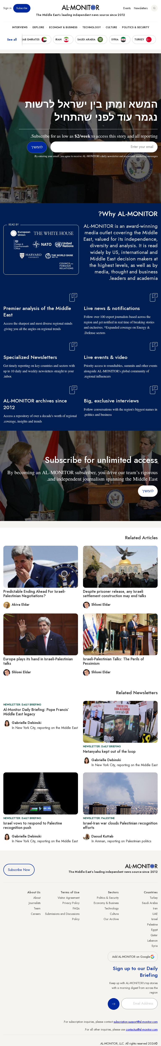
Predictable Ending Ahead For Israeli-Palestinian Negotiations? (34, 594)
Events (127, 8)
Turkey (154, 898)
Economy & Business (63, 27)
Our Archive (111, 919)
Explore (38, 27)
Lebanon (152, 940)
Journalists (34, 903)
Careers (35, 914)
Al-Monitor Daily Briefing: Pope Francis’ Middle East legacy (36, 712)
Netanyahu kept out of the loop (109, 751)
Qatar (154, 935)
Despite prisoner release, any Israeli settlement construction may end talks (114, 594)
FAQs (76, 908)
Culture (111, 27)
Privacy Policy (70, 903)
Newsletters (141, 8)
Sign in (7, 8)
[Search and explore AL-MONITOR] (154, 8)
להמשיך (147, 491)
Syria (155, 946)
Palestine (152, 924)
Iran (155, 908)
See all (12, 39)
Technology (91, 27)
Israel (154, 919)
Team (37, 908)
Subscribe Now (19, 869)
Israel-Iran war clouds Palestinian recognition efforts (120, 826)
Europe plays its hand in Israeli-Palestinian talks (38, 661)
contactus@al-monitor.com (142, 1029)
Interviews (19, 27)
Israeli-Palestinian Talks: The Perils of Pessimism (113, 661)
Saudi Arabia (150, 903)
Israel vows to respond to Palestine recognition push (32, 826)
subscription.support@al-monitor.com (136, 1022)
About (36, 898)
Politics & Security (135, 27)
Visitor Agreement (68, 898)
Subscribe (21, 8)
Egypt (154, 930)
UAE (155, 914)
